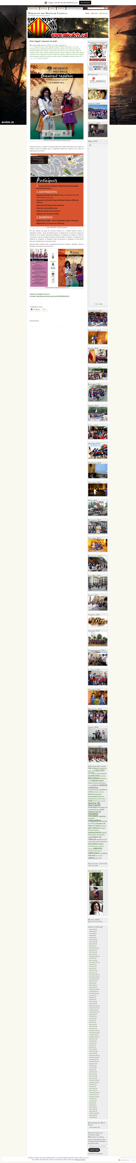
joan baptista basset (96, 810)
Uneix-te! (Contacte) (74, 8)
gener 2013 (92, 1053)
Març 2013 (92, 1049)
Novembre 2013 (93, 1032)
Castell (90, 785)
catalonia (103, 785)
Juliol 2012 (92, 1065)
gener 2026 (92, 941)
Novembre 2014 (93, 1007)
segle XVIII (42, 56)
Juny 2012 (92, 1067)
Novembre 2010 (93, 1092)
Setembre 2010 (93, 1096)
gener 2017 (92, 972)
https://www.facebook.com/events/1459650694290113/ (52, 296)
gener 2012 (92, 1078)
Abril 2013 (91, 1047)
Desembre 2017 (93, 962)
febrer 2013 (92, 1051)
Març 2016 (92, 985)
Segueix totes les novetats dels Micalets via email (96, 1134)
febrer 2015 (92, 1001)
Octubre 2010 (92, 1094)
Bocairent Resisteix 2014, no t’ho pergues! (48, 45)
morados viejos (75, 52)
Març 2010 (92, 1107)
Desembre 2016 (93, 974)
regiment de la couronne (46, 54)
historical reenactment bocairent (52, 52)
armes (70, 48)
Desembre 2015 (93, 989)
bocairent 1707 (76, 48)
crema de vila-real (98, 792)
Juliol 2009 (92, 1117)
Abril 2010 (91, 1105)
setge (94, 841)
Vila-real (91, 855)
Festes (46, 47)
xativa (91, 858)
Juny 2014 (92, 1018)
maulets (63, 52)
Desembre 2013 (93, 1030)
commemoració (93, 789)
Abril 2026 (91, 937)
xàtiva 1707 (79, 56)
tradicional (101, 846)
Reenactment (68, 47)
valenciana (91, 850)
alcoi (59, 48)
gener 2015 (92, 1003)
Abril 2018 (91, 958)
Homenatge (92, 807)
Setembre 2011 (93, 1082)
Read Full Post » (34, 321)
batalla (101, 781)
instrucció (97, 809)
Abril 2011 (91, 1086)
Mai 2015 (91, 997)
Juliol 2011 (92, 1084)
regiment (104, 832)
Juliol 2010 (92, 1098)
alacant (55, 48)
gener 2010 (92, 1111)
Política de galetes (80, 1159)
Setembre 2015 (93, 993)
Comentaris (104, 13)
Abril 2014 (91, 1022)
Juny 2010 (92, 1101)
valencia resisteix (56, 56)
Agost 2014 (92, 1014)
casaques (45, 50)
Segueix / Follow (94, 1150)
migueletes (102, 816)
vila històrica (72, 56)
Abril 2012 (91, 1072)
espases (62, 50)
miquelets (68, 52)
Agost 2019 (92, 950)
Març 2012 (92, 1074)
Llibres (52, 8)
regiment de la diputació (59, 54)
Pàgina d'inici (33, 8)
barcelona (93, 778)
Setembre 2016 (93, 979)
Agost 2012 (92, 1063)
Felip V (91, 801)
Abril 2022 (91, 946)
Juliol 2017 (92, 964)
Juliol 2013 (92, 1041)
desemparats (92, 796)
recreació (102, 828)
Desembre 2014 (93, 1005)
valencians (93, 853)
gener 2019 (92, 954)
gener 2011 (92, 1090)
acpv (98, 773)
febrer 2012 (92, 1076)
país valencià (93, 828)
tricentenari (49, 56)
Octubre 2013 (92, 1034)
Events (42, 47)
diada (99, 796)
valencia (97, 848)
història (41, 52)
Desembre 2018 (93, 956)
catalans (95, 785)
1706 (96, 770)
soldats (100, 844)
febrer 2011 (92, 1088)
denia (90, 794)
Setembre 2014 (93, 1012)
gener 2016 (92, 987)
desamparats (97, 794)
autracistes (103, 776)
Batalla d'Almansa (93, 783)
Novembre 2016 (93, 977)
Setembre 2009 (93, 1113)
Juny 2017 (92, 966)
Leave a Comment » (43, 58)
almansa (103, 773)
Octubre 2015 (92, 991)
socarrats (93, 844)
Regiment (61, 8)
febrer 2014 (92, 1026)
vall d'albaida (65, 56)
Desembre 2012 (93, 1055)
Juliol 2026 (92, 931)
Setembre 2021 (93, 948)
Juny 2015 (92, 995)
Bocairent (37, 47)
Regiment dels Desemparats (96, 835)
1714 (91, 773)
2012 (95, 773)
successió (91, 846)
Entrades (95, 13)
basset (95, 780)
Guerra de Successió (94, 804)
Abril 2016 (91, 983)
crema (90, 792)
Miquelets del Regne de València (47, 13)
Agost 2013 (92, 1039)
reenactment (94, 832)
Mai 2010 (91, 1103)
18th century (92, 768)
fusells (37, 52)
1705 (92, 771)
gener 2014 (92, 1028)
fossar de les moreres (100, 801)
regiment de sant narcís (72, 54)
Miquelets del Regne (54, 47)
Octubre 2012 (92, 1059)
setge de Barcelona (101, 841)
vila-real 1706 (99, 855)
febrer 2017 (92, 970)
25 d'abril (101, 768)
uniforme (90, 848)
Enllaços (44, 8)
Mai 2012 (91, 1070)
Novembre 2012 (93, 1057)
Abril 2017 (91, 968)
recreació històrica (93, 830)
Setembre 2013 (93, 1036)
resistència (100, 839)
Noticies (62, 47)
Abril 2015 (91, 999)
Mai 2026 (91, 935)
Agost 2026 (92, 929)
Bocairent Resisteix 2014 (36, 50)
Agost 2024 (92, 943)
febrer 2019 (92, 952)
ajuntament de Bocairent (46, 48)
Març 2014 (92, 1024)
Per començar (85, 2)
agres (38, 48)
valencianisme (97, 850)
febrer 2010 (92, 1109)
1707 (102, 770)
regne (90, 837)
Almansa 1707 (64, 48)
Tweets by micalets (93, 865)
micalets (93, 815)
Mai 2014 (91, 1020)
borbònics (102, 783)
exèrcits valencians (70, 50)
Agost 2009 (92, 1115)
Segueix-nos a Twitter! (97, 863)
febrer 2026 (92, 939)
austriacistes (94, 776)
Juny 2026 (92, 933)
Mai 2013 (91, 1045)
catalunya (93, 787)
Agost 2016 (92, 981)
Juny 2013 (92, 1043)
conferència (103, 789)
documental (98, 799)
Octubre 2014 (92, 1010)
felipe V (104, 798)
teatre (96, 846)
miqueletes (91, 818)
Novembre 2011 (93, 1080)
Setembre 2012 (93, 1061)
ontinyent (103, 825)
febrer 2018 (92, 960)
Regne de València (94, 838)
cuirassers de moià (54, 50)
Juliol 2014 (92, 1016)
